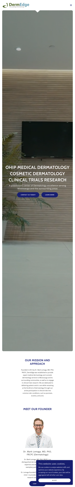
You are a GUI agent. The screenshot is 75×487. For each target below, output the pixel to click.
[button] (71, 5)
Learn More (49, 195)
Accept (54, 480)
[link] (16, 5)
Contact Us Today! (28, 195)
